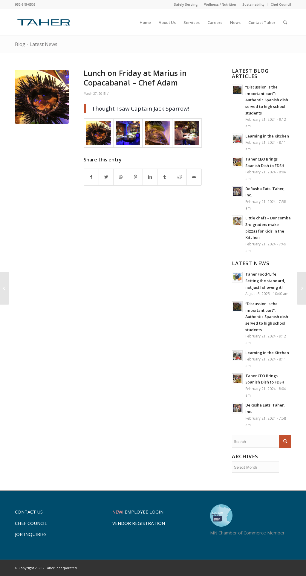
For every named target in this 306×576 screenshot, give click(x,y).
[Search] (285, 22)
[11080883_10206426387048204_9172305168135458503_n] (128, 133)
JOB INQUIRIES (31, 534)
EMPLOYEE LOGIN (137, 512)
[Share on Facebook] (91, 177)
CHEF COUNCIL (31, 523)
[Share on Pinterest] (135, 177)
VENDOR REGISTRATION (138, 523)
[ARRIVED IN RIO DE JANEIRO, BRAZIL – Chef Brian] (301, 288)
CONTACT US (29, 512)
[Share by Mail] (194, 177)
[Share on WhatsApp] (121, 177)
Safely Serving (186, 4)
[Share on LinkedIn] (150, 177)
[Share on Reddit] (179, 177)
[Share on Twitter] (106, 177)
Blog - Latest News (36, 44)
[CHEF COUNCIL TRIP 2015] (4, 288)
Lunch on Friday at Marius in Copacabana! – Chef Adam (135, 78)
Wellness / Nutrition (220, 4)
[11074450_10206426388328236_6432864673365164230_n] (42, 97)
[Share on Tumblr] (164, 177)
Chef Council (281, 4)
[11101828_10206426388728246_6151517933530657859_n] (187, 133)
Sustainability (253, 4)
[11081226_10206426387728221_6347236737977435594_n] (157, 133)
